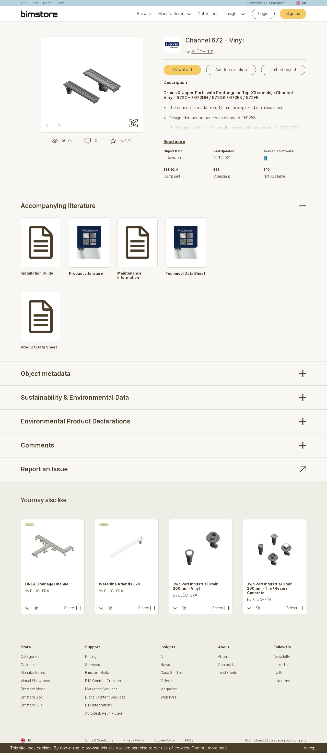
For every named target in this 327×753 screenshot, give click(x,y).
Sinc (35, 3)
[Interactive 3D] (134, 123)
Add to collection (231, 69)
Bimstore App (32, 697)
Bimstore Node (33, 689)
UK (304, 3)
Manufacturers (171, 13)
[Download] (27, 608)
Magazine (168, 689)
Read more (174, 141)
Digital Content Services (105, 697)
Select (69, 608)
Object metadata (46, 373)
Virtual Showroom (35, 681)
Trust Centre (228, 673)
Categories (30, 656)
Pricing (91, 656)
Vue (24, 3)
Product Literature (86, 273)
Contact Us (227, 665)
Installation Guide (37, 273)
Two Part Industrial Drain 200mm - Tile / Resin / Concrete (270, 588)
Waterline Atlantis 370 (119, 584)
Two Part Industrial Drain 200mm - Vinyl (195, 586)
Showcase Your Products (266, 3)
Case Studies (171, 673)
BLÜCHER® (202, 51)
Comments (37, 445)
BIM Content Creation (103, 681)
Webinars (168, 697)
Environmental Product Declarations (75, 421)
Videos (166, 681)
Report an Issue (44, 469)
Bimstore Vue (32, 705)
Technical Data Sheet (185, 273)
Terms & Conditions (98, 740)
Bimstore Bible (97, 673)
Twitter (279, 673)
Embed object (283, 69)
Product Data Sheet (39, 347)
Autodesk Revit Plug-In (104, 713)
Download (182, 69)
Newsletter (283, 656)
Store (61, 3)
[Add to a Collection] (36, 608)
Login (263, 13)
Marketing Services (101, 689)
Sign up (293, 13)
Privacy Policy (133, 740)
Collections (207, 13)
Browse (144, 13)
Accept (310, 747)
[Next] (58, 125)
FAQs (189, 740)
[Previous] (48, 125)
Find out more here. (209, 747)
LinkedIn (281, 665)
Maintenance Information (129, 275)
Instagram (282, 681)
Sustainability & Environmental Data (75, 397)
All (162, 656)
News (165, 665)
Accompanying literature (58, 206)
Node (47, 3)
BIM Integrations (98, 705)
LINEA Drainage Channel (47, 584)
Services (92, 665)
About (223, 656)
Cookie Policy (164, 740)
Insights (232, 13)
